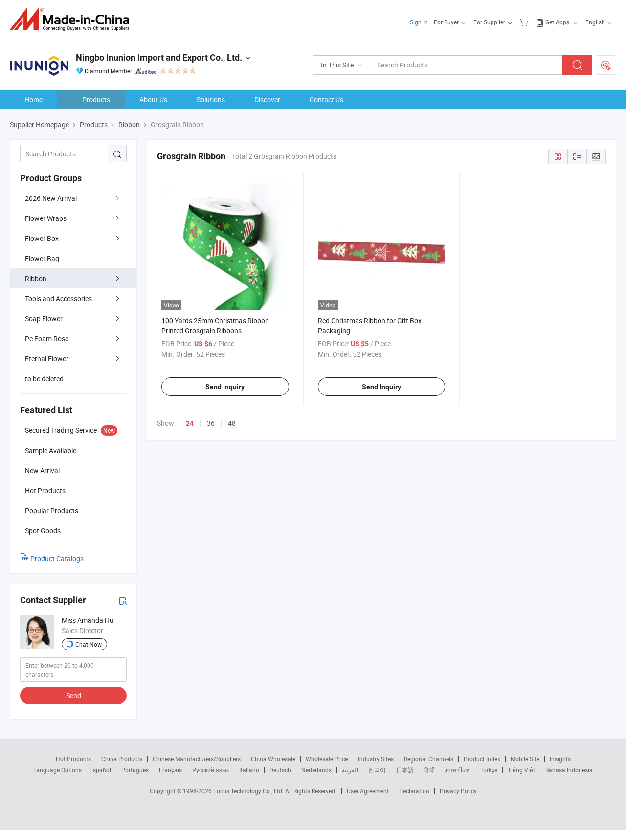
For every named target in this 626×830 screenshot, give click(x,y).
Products (96, 99)
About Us (153, 99)
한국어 (377, 770)
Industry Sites (376, 759)
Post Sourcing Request (606, 65)
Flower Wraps (46, 218)
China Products (121, 759)
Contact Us (326, 99)
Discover (267, 99)
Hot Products (73, 759)
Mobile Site (525, 759)
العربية (350, 770)
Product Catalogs (57, 558)
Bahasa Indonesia (569, 770)
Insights (560, 759)
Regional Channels (428, 759)
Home (33, 99)
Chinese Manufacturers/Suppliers (197, 759)
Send (73, 695)
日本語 (405, 770)
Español (100, 770)
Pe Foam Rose (46, 338)
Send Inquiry (225, 387)
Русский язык (210, 770)
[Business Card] (123, 600)
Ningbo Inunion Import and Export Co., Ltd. (159, 57)
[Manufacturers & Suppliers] (72, 19)
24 (190, 423)
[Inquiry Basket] (525, 22)
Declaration (414, 791)
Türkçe (488, 770)
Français (170, 770)
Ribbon (35, 278)
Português (135, 770)
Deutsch (280, 770)
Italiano (249, 770)
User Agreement (368, 791)
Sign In (419, 22)
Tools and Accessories (58, 298)
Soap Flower (44, 318)
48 (232, 423)
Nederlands (316, 770)
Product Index (482, 759)
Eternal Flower (46, 358)
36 (211, 423)
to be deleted (44, 378)
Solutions (211, 99)
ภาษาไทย (457, 770)
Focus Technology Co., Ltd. (249, 791)
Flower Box (42, 238)
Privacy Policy (458, 791)
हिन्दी (429, 770)
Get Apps (557, 22)
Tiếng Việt (521, 770)
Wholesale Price (327, 759)
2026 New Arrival (51, 198)
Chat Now (88, 644)
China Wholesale (273, 759)
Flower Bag (42, 258)
